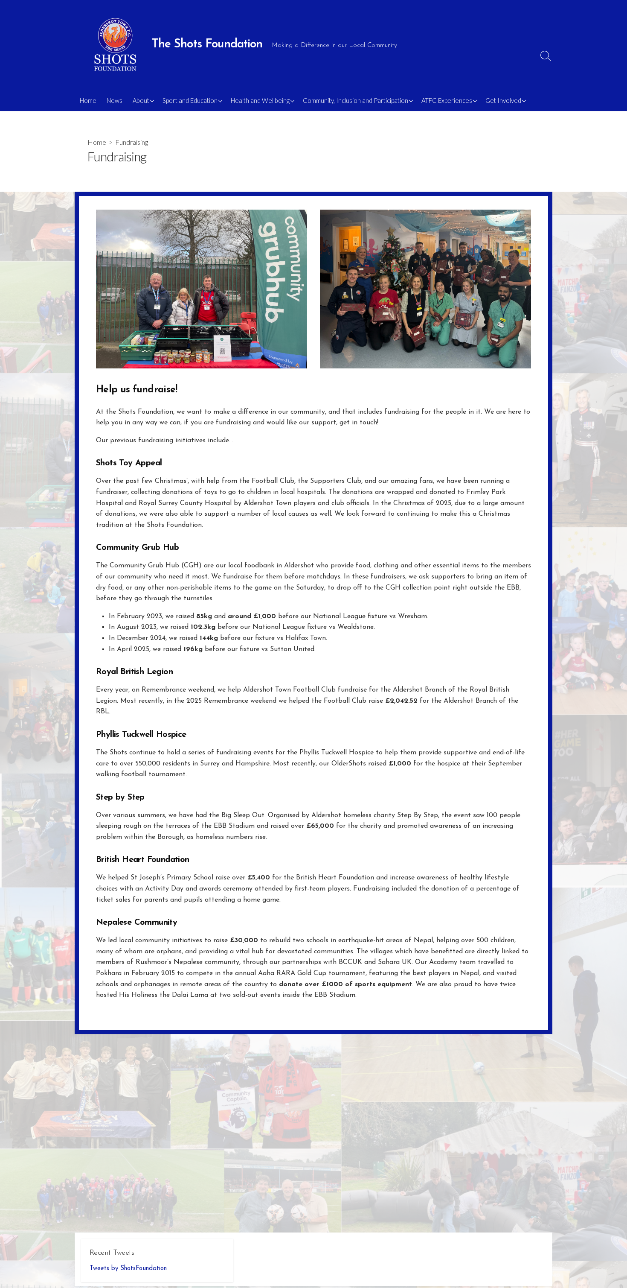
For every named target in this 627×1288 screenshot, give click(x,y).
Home (88, 100)
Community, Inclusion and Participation (355, 100)
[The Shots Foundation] (115, 45)
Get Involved (503, 100)
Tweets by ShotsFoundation (128, 1268)
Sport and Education (190, 100)
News (114, 100)
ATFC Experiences (446, 100)
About (141, 100)
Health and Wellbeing (260, 100)
